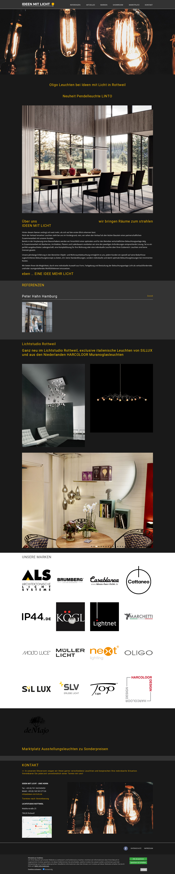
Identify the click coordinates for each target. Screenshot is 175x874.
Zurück (150, 296)
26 (151, 546)
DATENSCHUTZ (136, 848)
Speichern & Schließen (138, 862)
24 (146, 546)
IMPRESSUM (148, 848)
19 (134, 546)
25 (148, 546)
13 (120, 546)
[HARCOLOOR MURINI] (121, 432)
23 (144, 546)
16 (127, 546)
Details (143, 870)
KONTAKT (149, 5)
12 (117, 546)
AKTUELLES (90, 5)
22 (141, 546)
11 (115, 546)
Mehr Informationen (42, 866)
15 (125, 546)
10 (113, 546)
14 (122, 546)
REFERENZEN (75, 5)
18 (132, 546)
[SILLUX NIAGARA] (53, 446)
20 (137, 546)
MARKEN (103, 5)
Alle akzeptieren (138, 859)
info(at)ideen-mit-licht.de (32, 794)
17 (129, 546)
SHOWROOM (118, 5)
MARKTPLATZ (134, 5)
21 (139, 546)
